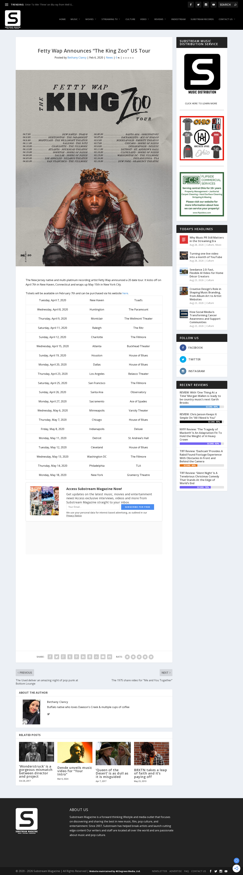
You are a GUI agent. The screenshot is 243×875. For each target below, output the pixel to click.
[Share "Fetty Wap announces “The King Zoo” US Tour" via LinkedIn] (83, 656)
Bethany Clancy (76, 57)
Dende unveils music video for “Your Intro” (74, 770)
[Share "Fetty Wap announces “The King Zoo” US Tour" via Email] (103, 656)
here (125, 293)
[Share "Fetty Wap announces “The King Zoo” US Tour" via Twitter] (56, 656)
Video (143, 19)
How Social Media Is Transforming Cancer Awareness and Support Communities (205, 317)
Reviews (158, 19)
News (109, 57)
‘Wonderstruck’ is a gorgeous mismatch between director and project (36, 771)
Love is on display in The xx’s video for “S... (47, 4)
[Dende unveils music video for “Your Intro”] (74, 752)
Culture (130, 19)
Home (62, 19)
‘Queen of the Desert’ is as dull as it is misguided (112, 773)
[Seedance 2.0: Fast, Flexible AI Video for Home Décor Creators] (184, 271)
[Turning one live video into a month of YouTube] (184, 255)
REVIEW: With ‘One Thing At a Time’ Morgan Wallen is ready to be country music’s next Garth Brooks (200, 398)
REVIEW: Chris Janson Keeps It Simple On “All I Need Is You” (198, 416)
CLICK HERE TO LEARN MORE (201, 103)
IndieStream (178, 19)
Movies (89, 19)
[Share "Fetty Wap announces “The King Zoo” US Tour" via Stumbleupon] (96, 656)
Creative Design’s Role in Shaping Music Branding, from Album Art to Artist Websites (206, 294)
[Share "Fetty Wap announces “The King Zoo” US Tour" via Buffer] (89, 656)
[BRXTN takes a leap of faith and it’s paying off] (151, 753)
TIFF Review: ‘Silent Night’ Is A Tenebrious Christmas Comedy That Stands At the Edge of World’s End (199, 478)
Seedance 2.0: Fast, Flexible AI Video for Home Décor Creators (206, 273)
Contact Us (226, 19)
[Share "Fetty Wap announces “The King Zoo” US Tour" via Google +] (63, 656)
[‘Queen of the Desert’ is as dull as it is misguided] (113, 753)
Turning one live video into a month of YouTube (206, 255)
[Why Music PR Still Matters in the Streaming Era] (184, 239)
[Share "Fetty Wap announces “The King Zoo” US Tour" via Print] (109, 656)
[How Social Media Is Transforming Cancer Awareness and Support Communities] (184, 314)
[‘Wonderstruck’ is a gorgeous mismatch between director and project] (36, 752)
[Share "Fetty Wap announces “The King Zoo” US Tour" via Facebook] (50, 656)
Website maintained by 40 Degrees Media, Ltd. (115, 871)
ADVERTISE (175, 871)
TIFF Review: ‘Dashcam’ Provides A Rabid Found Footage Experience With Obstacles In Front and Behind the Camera (201, 456)
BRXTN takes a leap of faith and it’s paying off (150, 773)
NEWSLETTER (159, 871)
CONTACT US (198, 871)
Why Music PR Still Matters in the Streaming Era (207, 239)
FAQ (186, 871)
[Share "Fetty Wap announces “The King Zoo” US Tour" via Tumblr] (70, 656)
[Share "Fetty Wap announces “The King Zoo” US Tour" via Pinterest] (76, 656)
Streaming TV (109, 19)
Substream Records (202, 19)
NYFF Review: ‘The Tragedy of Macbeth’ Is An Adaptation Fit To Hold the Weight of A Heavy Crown (201, 434)
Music (74, 19)
